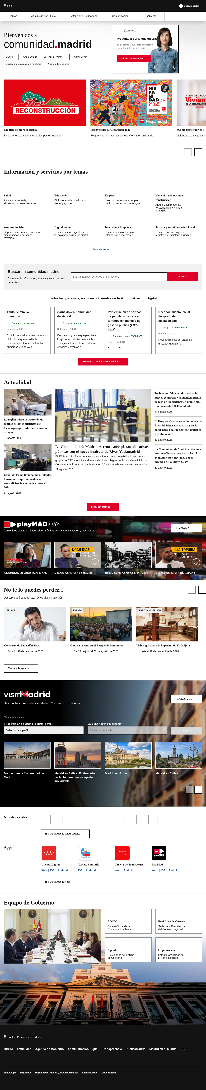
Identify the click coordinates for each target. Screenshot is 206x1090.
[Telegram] (85, 1060)
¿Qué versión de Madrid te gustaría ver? (28, 724)
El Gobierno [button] (149, 16)
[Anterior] (188, 152)
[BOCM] (147, 921)
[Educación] (77, 199)
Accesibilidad (89, 1072)
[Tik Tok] (66, 1060)
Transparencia (112, 1049)
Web (44, 870)
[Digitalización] (77, 228)
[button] (134, 58)
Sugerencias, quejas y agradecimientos (56, 1072)
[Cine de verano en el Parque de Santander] (101, 630)
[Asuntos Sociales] (27, 228)
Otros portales (109, 1072)
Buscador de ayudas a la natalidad (23, 64)
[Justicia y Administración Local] (178, 228)
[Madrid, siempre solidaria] (45, 109)
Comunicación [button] (120, 16)
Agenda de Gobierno (58, 64)
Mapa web (25, 1072)
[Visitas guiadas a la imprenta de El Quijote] (167, 630)
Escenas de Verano (54, 56)
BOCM (9, 56)
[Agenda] (147, 950)
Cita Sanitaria (30, 56)
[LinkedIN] (47, 1060)
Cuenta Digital (192, 6)
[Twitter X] (27, 1060)
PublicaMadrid (135, 1049)
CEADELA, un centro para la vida (25, 572)
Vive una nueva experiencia (105, 724)
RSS (183, 1049)
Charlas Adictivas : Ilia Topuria (175, 572)
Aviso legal (10, 1072)
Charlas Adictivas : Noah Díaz (73, 572)
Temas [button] (13, 16)
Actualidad (24, 1049)
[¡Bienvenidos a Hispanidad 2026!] (131, 109)
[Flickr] (75, 1060)
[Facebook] (8, 1060)
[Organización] (197, 950)
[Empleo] (128, 199)
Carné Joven (80, 56)
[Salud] (27, 199)
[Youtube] (37, 1060)
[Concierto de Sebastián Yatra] (35, 630)
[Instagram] (18, 1060)
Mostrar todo (101, 249)
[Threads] (95, 1060)
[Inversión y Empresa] (128, 228)
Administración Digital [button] (43, 16)
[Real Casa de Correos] (197, 921)
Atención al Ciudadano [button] (84, 16)
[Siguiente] (198, 152)
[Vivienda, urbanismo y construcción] (178, 199)
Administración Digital (83, 1049)
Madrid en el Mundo (163, 1049)
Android (63, 870)
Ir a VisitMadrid (183, 699)
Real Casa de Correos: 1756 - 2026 (126, 572)
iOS (52, 870)
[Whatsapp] (56, 1060)
